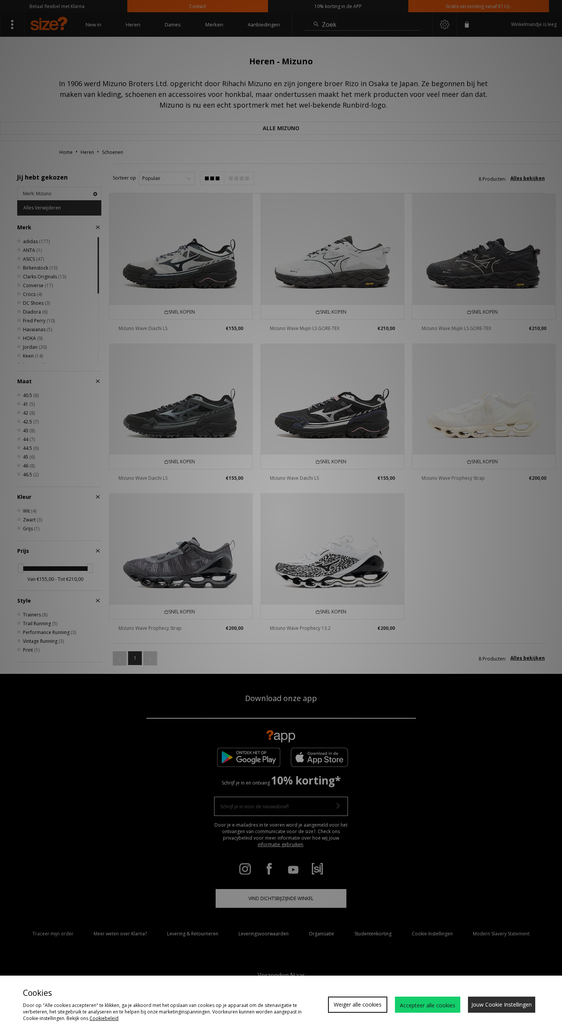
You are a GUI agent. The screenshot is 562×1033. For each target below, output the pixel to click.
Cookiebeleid (104, 1018)
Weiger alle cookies (358, 1004)
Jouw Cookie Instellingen (501, 1004)
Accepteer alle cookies (427, 1005)
